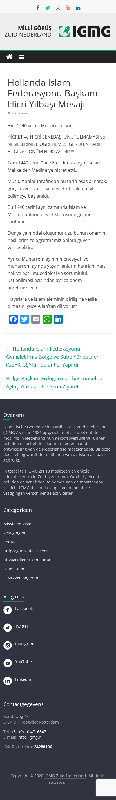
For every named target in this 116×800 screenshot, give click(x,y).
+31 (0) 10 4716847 (28, 731)
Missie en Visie (17, 523)
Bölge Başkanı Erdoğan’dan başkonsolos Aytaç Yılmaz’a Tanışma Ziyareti (54, 382)
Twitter (20, 626)
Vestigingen (14, 532)
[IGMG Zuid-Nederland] (9, 57)
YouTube (22, 661)
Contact (10, 541)
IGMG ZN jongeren (20, 577)
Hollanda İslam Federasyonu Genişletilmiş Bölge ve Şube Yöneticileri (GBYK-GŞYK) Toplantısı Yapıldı (53, 356)
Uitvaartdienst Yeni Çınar (27, 559)
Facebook (22, 608)
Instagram (23, 644)
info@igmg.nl (30, 737)
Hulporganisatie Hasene (26, 550)
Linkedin (21, 679)
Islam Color (13, 568)
